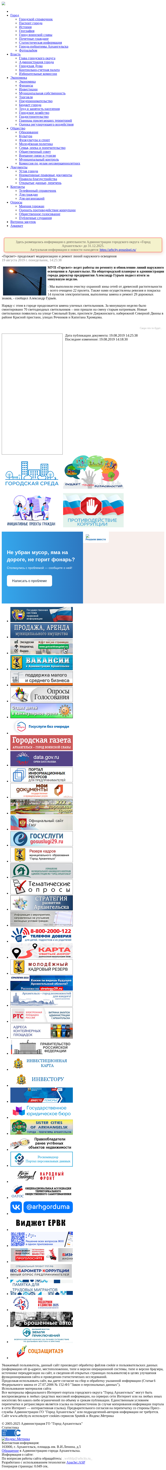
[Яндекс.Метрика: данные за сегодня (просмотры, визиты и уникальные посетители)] (16, 1439)
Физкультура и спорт (34, 140)
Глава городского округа (37, 58)
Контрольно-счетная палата (39, 70)
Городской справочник (36, 19)
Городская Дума (31, 66)
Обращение (10, 1450)
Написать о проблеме (29, 581)
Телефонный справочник (37, 190)
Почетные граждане (34, 38)
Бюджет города (30, 105)
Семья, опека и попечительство (42, 148)
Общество (17, 128)
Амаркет (16, 226)
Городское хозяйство (34, 113)
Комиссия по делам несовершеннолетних (49, 163)
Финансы (26, 85)
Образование (28, 132)
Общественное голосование (39, 214)
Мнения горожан (31, 206)
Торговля (26, 97)
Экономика (18, 77)
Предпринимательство (36, 101)
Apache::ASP (75, 1462)
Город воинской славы (35, 35)
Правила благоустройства (38, 179)
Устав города (28, 171)
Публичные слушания (35, 218)
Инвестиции (28, 89)
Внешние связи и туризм (37, 155)
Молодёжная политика (36, 144)
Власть (15, 54)
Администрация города (36, 62)
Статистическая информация (40, 42)
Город (14, 15)
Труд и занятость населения (39, 109)
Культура (25, 136)
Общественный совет (35, 151)
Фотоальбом (28, 50)
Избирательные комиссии (38, 74)
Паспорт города (30, 23)
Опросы (16, 202)
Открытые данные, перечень (40, 183)
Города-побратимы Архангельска (43, 46)
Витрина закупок (23, 222)
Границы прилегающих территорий (45, 120)
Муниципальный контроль (39, 159)
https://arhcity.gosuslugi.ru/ (118, 250)
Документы (18, 167)
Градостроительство (34, 116)
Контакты (17, 187)
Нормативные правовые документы (45, 175)
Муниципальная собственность (42, 93)
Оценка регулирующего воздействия (46, 124)
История (25, 27)
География (26, 31)
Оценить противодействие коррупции (47, 210)
